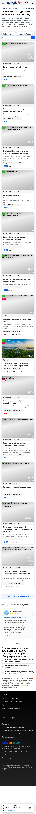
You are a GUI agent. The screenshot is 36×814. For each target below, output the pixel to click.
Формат (29, 34)
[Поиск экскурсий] (33, 37)
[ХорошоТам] (15, 2)
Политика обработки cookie (11, 734)
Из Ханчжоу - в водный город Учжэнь (17, 487)
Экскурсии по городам (10, 698)
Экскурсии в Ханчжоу (27, 8)
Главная (4, 8)
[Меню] (3, 2)
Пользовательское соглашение (13, 727)
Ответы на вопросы (9, 718)
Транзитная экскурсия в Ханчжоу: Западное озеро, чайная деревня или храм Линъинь (17, 573)
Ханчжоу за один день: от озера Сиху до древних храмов (18, 280)
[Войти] (27, 2)
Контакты (7, 754)
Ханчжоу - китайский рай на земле (15, 67)
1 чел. (19, 34)
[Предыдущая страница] (2, 613)
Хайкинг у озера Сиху (11, 195)
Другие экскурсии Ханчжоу (18, 596)
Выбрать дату (8, 34)
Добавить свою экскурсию (11, 708)
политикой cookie (9, 810)
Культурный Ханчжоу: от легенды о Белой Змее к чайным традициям (16, 152)
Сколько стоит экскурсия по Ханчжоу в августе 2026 (19, 672)
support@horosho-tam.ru (12, 758)
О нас (4, 721)
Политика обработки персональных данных (17, 730)
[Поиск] (33, 2)
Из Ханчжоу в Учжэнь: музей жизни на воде (17, 320)
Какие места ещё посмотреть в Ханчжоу (17, 666)
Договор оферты (8, 737)
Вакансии (5, 724)
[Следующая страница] (34, 613)
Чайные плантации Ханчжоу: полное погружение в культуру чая (16, 110)
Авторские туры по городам (12, 701)
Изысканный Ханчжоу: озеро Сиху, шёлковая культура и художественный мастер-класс (17, 529)
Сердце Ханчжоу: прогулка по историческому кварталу (14, 238)
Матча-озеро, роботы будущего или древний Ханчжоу (16, 402)
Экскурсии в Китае (14, 8)
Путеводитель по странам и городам (15, 705)
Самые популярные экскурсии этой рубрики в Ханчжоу (19, 660)
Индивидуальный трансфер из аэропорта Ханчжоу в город (14, 444)
